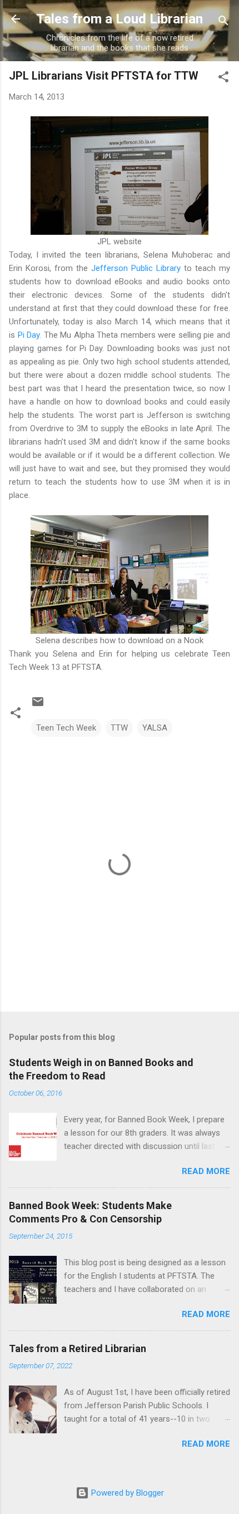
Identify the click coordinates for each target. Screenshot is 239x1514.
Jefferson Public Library (136, 268)
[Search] (223, 23)
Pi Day (29, 335)
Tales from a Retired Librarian (77, 1348)
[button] (223, 78)
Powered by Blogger (126, 1493)
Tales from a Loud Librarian (119, 19)
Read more (206, 1171)
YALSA (154, 728)
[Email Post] (37, 706)
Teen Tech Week (66, 728)
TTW (119, 728)
